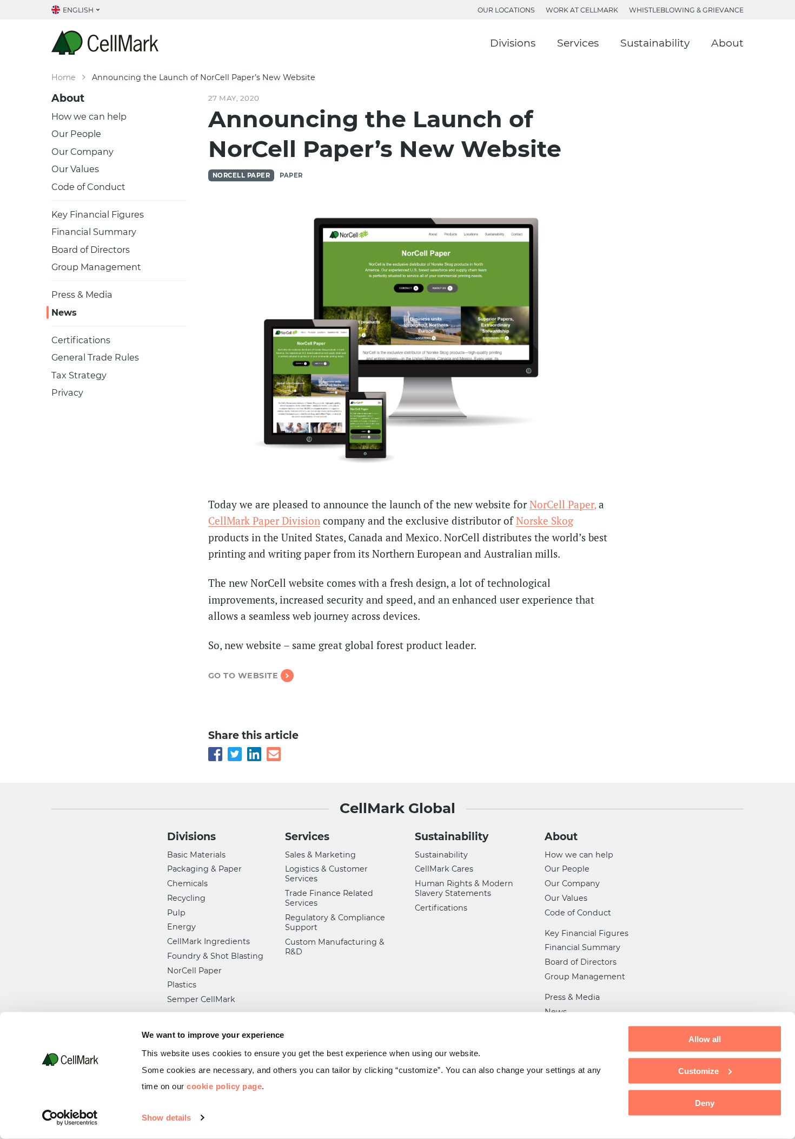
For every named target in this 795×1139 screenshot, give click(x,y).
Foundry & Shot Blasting (215, 956)
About (727, 43)
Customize (698, 1070)
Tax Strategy (79, 375)
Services (578, 43)
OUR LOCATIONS (506, 10)
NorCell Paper (241, 175)
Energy (181, 927)
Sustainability (655, 43)
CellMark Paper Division (264, 520)
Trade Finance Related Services (329, 898)
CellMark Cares (444, 869)
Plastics (181, 985)
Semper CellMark (201, 999)
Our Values (75, 168)
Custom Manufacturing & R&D (335, 947)
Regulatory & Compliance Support (335, 922)
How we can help (89, 116)
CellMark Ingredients (208, 941)
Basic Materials (196, 855)
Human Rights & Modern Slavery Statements (464, 888)
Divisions (512, 43)
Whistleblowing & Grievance (686, 10)
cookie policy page (224, 1085)
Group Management (96, 266)
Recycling (186, 898)
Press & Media (81, 294)
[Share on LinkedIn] (254, 752)
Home (63, 77)
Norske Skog (544, 520)
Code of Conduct (88, 186)
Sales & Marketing (320, 855)
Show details (166, 1117)
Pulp (176, 913)
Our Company (82, 151)
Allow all (704, 1039)
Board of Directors (90, 249)
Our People (76, 133)
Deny (704, 1102)
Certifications (80, 340)
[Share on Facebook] (215, 752)
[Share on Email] (273, 752)
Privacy (67, 392)
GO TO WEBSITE (243, 675)
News (64, 312)
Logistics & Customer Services (326, 873)
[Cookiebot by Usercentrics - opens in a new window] (70, 1118)
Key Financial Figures (97, 214)
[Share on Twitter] (234, 752)
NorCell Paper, (562, 504)
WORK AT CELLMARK (582, 10)
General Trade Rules (95, 357)
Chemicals (187, 883)
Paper (291, 175)
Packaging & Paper (204, 869)
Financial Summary (93, 231)
